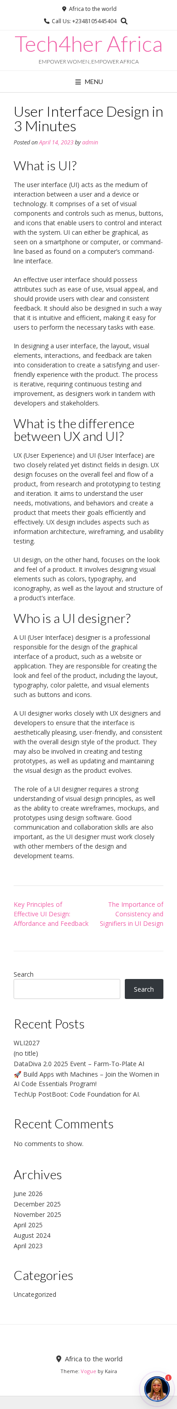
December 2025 (37, 1204)
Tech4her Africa (89, 43)
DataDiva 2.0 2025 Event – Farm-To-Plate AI (79, 1063)
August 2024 (32, 1235)
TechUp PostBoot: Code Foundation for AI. (77, 1094)
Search (24, 974)
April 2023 (28, 1245)
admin (90, 142)
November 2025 (37, 1214)
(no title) (26, 1053)
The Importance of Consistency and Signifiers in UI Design (131, 914)
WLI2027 (26, 1042)
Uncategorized (35, 1294)
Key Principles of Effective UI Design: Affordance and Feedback (51, 914)
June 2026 (28, 1193)
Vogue (88, 1371)
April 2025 (28, 1225)
